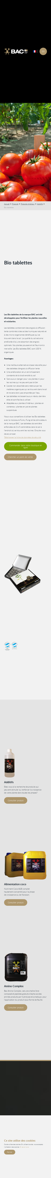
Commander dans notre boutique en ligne (25, 446)
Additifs (40, 204)
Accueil (7, 204)
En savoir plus (24, 1147)
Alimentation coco (15, 884)
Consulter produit (16, 800)
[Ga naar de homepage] (16, 51)
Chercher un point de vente (20, 457)
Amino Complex (13, 986)
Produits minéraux (28, 204)
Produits (15, 204)
